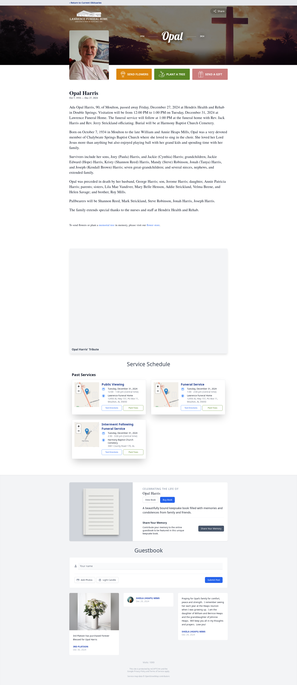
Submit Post (214, 579)
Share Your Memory (211, 528)
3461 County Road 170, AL (121, 445)
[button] (87, 391)
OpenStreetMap (152, 676)
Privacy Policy (140, 671)
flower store (153, 225)
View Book (150, 499)
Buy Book (167, 499)
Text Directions (111, 408)
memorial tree (106, 225)
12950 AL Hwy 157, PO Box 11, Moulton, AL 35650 (123, 400)
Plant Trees (133, 408)
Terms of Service (157, 671)
